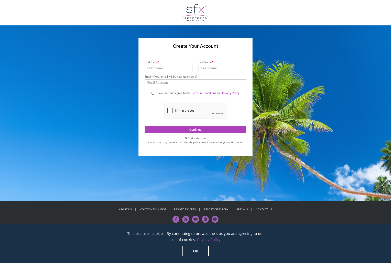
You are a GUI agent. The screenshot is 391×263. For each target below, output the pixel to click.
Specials (242, 209)
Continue (195, 129)
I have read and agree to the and (197, 93)
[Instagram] (215, 219)
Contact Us (264, 209)
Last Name (206, 62)
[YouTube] (195, 219)
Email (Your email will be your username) (171, 76)
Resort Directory (216, 209)
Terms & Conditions (203, 93)
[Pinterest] (205, 219)
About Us (125, 209)
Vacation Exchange (153, 209)
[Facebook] (175, 219)
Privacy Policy (230, 93)
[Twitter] (185, 219)
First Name (152, 62)
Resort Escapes (185, 209)
